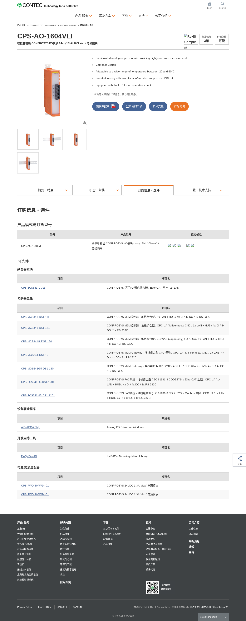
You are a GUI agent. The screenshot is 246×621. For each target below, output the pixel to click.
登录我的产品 (134, 106)
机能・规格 (97, 190)
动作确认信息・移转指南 (158, 549)
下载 (105, 522)
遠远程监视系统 (25, 580)
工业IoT (21, 528)
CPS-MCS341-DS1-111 (35, 316)
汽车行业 (64, 534)
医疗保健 (64, 549)
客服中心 (150, 528)
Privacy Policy (24, 607)
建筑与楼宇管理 (68, 569)
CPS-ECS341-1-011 (33, 287)
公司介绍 (194, 522)
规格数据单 (103, 106)
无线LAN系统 (24, 569)
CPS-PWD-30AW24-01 (35, 485)
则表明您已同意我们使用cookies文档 (209, 607)
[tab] (28, 139)
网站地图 (77, 607)
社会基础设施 (67, 554)
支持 (148, 522)
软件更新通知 (153, 559)
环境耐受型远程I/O (26, 539)
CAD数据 (108, 539)
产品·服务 (23, 522)
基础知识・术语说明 (156, 534)
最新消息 (194, 541)
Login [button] (211, 5)
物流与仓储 (66, 559)
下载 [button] (127, 15)
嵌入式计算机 (24, 554)
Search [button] (224, 5)
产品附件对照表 (154, 544)
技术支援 (158, 106)
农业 (62, 574)
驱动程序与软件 (111, 528)
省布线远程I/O (24, 544)
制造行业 (64, 528)
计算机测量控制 (25, 534)
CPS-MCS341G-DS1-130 (36, 341)
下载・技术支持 (200, 190)
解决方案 (65, 522)
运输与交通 (66, 539)
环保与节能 (66, 564)
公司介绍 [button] (163, 15)
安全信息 (150, 554)
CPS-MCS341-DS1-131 (35, 327)
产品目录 (107, 544)
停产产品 (150, 564)
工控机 (20, 564)
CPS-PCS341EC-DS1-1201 (37, 382)
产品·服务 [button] (83, 15)
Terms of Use (45, 607)
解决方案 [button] (107, 15)
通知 (191, 546)
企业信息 (193, 528)
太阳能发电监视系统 (27, 574)
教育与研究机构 (68, 544)
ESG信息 (193, 534)
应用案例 (65, 582)
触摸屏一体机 (24, 559)
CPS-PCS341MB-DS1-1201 (38, 395)
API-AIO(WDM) (30, 427)
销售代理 (150, 569)
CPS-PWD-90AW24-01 (35, 494)
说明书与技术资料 (112, 534)
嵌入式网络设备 (25, 549)
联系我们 (62, 607)
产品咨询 (179, 106)
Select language (208, 617)
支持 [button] (143, 15)
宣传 (191, 552)
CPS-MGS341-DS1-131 (35, 354)
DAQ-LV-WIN (29, 456)
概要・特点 (45, 190)
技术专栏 (150, 539)
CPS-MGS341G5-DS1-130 (37, 368)
